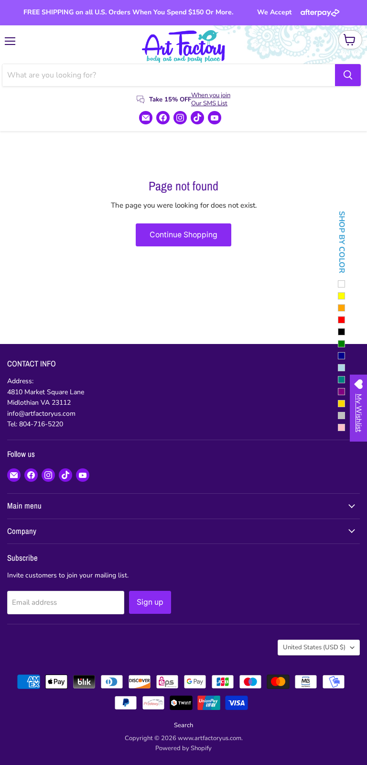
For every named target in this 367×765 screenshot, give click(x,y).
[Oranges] (341, 307)
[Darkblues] (341, 355)
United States (314, 647)
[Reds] (341, 319)
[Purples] (341, 391)
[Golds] (341, 403)
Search (183, 725)
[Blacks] (341, 331)
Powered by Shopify (183, 748)
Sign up (150, 602)
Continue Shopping (183, 234)
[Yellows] (341, 295)
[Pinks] (341, 427)
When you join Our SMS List (210, 99)
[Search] (348, 75)
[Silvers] (341, 415)
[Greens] (341, 343)
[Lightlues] (341, 367)
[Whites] (341, 284)
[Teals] (341, 379)
